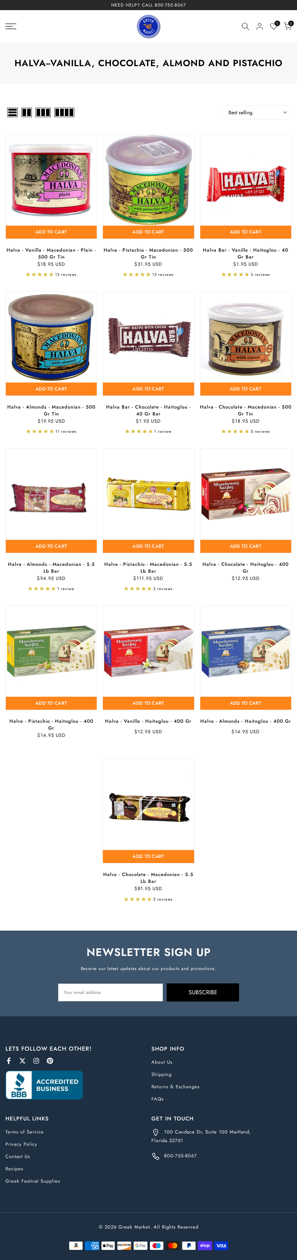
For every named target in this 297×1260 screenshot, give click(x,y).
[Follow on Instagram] (36, 1060)
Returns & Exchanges (175, 1086)
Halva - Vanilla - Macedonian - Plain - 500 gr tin (51, 253)
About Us (161, 1062)
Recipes (14, 1168)
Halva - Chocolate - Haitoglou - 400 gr (245, 568)
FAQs (157, 1098)
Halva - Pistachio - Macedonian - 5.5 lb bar (148, 568)
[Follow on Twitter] (22, 1060)
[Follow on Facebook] (8, 1060)
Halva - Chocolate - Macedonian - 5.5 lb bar (148, 878)
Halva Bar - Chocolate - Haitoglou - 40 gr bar (148, 410)
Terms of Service (24, 1131)
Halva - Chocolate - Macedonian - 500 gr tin (246, 410)
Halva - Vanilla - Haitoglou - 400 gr (148, 721)
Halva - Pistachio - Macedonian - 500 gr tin (148, 253)
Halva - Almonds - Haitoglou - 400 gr (245, 721)
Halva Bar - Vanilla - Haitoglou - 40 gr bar (245, 253)
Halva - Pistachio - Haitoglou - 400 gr (51, 724)
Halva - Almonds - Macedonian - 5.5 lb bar (51, 568)
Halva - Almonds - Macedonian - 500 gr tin (51, 410)
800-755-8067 (170, 5)
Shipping (161, 1074)
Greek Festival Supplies (32, 1181)
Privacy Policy (21, 1144)
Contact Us (17, 1156)
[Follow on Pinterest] (50, 1060)
